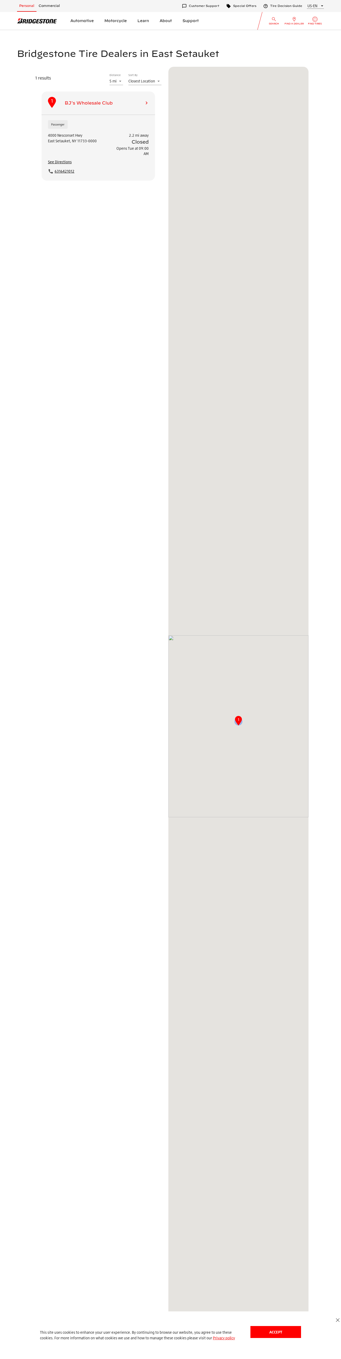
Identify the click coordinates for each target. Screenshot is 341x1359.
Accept (275, 1332)
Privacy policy (224, 1338)
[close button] (337, 1320)
